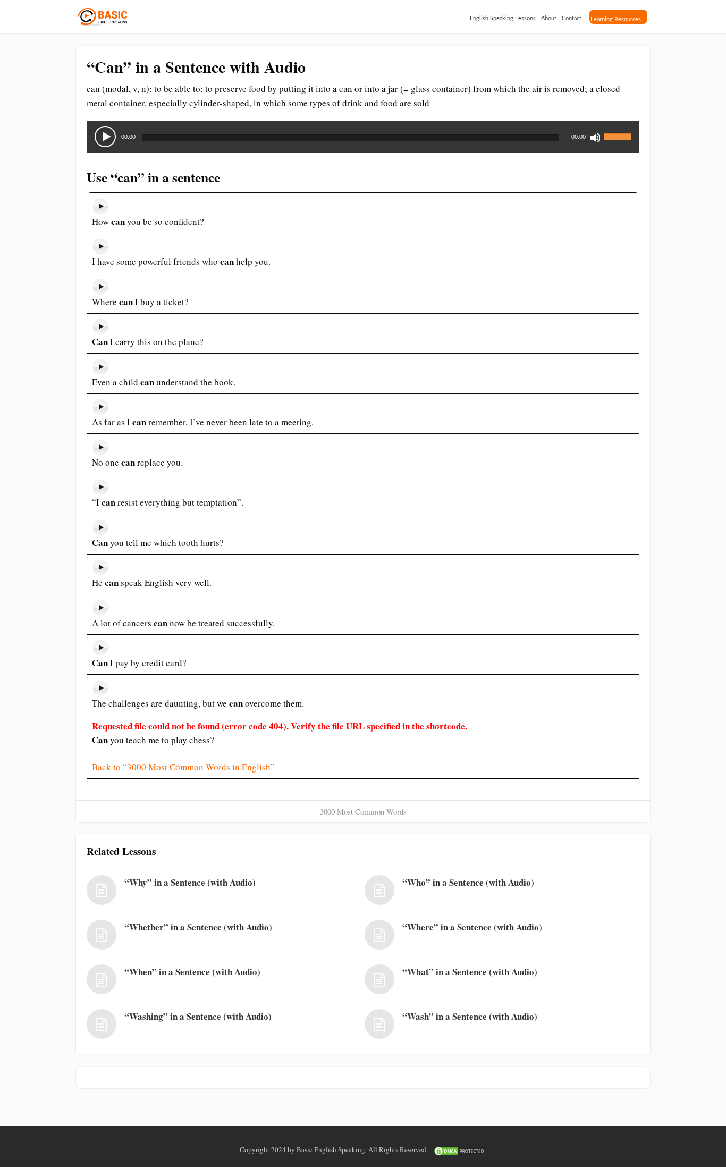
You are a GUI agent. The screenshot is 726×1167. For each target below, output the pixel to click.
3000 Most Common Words (363, 811)
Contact (571, 18)
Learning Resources (615, 19)
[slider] (619, 130)
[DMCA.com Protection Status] (459, 1149)
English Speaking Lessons (503, 18)
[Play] (105, 136)
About (548, 18)
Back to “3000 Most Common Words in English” (183, 767)
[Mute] (595, 137)
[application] (363, 137)
